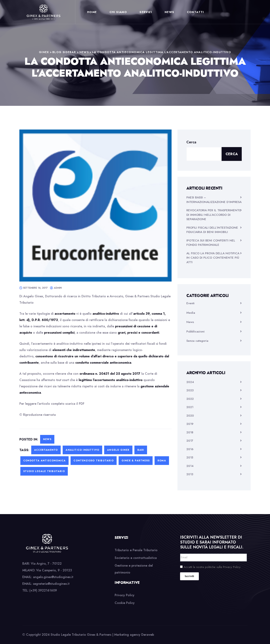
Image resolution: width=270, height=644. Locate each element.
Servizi (146, 12)
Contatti (195, 12)
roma (162, 460)
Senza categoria (197, 341)
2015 (189, 457)
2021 (189, 407)
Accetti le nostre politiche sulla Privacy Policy (212, 567)
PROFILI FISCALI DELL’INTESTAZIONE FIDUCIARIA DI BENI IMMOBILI (212, 229)
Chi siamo (118, 12)
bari (140, 450)
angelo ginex (118, 450)
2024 (190, 382)
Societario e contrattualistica (136, 558)
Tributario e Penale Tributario (136, 550)
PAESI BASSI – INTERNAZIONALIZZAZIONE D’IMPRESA (214, 199)
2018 (189, 432)
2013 (189, 474)
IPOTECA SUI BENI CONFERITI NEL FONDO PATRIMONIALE (210, 242)
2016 (189, 449)
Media (190, 313)
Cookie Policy (125, 603)
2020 (190, 415)
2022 (190, 399)
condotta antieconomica (44, 460)
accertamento (46, 450)
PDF (81, 403)
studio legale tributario (44, 471)
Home (92, 12)
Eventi (190, 303)
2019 (189, 424)
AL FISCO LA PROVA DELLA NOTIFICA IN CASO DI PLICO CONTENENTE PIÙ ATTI (212, 257)
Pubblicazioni (195, 331)
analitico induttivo (82, 450)
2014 (190, 466)
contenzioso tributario (93, 460)
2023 (190, 390)
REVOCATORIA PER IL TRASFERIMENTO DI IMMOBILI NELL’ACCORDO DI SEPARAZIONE (213, 214)
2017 (189, 440)
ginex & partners (136, 460)
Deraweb (147, 634)
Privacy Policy (124, 595)
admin (58, 288)
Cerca (191, 142)
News (169, 12)
